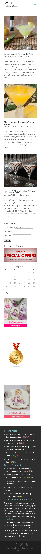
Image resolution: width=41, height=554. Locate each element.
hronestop (9, 475)
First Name (8, 231)
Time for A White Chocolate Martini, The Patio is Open (19, 192)
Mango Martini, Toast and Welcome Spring (19, 123)
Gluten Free (27, 126)
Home (27, 56)
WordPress (21, 551)
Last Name (8, 236)
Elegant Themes (21, 548)
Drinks (21, 56)
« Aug (6, 293)
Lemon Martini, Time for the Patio (18, 54)
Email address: (9, 227)
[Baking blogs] (16, 367)
